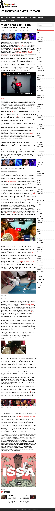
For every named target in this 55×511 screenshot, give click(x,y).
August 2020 (40, 157)
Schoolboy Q (30, 52)
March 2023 (39, 88)
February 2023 (40, 90)
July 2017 (39, 231)
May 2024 (39, 57)
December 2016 (40, 247)
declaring (11, 311)
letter (10, 101)
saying (17, 265)
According (30, 311)
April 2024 (39, 59)
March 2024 (39, 61)
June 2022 (39, 108)
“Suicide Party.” (18, 52)
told (27, 199)
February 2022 (40, 117)
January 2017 (40, 245)
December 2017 (40, 220)
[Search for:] (45, 25)
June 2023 (39, 81)
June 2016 (39, 260)
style (29, 188)
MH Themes (35, 509)
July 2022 (39, 106)
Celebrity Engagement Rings (36, 17)
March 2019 (39, 186)
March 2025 (39, 35)
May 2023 (39, 84)
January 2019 (40, 191)
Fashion (24, 30)
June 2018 (39, 207)
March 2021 (39, 142)
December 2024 (40, 41)
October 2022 (40, 99)
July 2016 (39, 258)
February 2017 (40, 242)
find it (31, 133)
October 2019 (40, 171)
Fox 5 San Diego (30, 304)
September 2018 (40, 200)
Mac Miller (24, 52)
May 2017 (39, 236)
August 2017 (40, 229)
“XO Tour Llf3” (17, 48)
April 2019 (39, 184)
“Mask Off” (20, 43)
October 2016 (40, 251)
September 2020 (40, 155)
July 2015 (39, 269)
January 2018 (40, 218)
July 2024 (39, 52)
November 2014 (40, 276)
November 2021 (40, 124)
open (12, 111)
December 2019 (40, 166)
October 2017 (40, 225)
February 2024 (40, 64)
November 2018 (40, 195)
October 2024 (40, 46)
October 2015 (40, 267)
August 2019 (40, 175)
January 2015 (40, 274)
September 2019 (40, 173)
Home (2, 17)
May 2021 (39, 137)
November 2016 (40, 249)
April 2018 (39, 211)
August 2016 (40, 256)
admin (12, 30)
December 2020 (40, 149)
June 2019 (39, 180)
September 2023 (40, 75)
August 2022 (40, 104)
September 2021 (40, 128)
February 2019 (40, 189)
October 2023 (40, 72)
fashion (3, 366)
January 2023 (40, 93)
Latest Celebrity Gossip (22, 17)
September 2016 (40, 254)
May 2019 (39, 182)
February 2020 (40, 162)
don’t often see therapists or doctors (26, 416)
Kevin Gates (13, 54)
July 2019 (39, 178)
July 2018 (39, 204)
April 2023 (39, 86)
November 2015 (40, 265)
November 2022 (40, 97)
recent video (30, 51)
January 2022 (40, 119)
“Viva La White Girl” (30, 261)
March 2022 (39, 115)
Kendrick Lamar (5, 421)
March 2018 (39, 213)
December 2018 (40, 193)
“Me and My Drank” (19, 261)
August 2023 (40, 77)
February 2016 (40, 262)
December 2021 (40, 122)
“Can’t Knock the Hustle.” (12, 181)
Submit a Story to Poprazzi (7, 20)
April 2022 (39, 113)
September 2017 (40, 227)
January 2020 (40, 164)
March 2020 (39, 160)
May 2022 (39, 111)
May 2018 (39, 209)
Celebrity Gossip (19, 30)
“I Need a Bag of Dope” (11, 212)
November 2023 (40, 70)
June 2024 (39, 55)
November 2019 (40, 169)
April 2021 (39, 140)
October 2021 (40, 126)
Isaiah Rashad (4, 54)
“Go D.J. (24, 248)
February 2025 (40, 37)
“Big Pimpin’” (18, 195)
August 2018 (40, 202)
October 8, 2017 (6, 30)
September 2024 (40, 48)
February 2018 (40, 216)
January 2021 (40, 146)
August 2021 (40, 131)
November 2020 (40, 151)
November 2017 (40, 222)
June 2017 (39, 233)
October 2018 (40, 198)
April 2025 (39, 32)
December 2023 (40, 68)
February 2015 (40, 271)
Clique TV (31, 391)
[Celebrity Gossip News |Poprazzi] (9, 7)
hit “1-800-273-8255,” (22, 45)
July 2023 (39, 79)
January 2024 (40, 66)
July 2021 (39, 133)
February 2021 (40, 144)
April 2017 (39, 238)
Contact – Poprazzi (10, 17)
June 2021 (39, 135)
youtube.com (2, 98)
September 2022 (40, 102)
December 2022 (40, 95)
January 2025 (40, 39)
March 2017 (39, 240)
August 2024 (40, 50)
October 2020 (40, 153)
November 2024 (40, 43)
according (10, 147)
